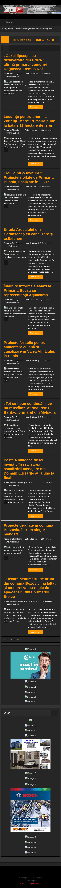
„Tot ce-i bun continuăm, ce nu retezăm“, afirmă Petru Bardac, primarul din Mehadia (30, 407)
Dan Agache (17, 74)
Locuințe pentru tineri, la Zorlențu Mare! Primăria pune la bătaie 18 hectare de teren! (29, 120)
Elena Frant (16, 130)
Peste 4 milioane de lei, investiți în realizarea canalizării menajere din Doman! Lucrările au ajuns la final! (29, 469)
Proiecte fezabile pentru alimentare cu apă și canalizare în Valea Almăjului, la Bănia (29, 349)
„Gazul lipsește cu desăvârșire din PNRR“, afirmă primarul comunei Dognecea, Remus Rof (25, 62)
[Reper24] (30, 9)
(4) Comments (46, 130)
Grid (6, 48)
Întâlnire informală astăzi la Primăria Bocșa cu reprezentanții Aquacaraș (27, 290)
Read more (35, 107)
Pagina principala (21, 39)
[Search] (54, 713)
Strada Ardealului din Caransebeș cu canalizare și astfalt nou (28, 234)
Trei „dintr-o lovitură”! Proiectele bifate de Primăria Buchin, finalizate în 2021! (29, 177)
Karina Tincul (17, 482)
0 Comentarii (46, 74)
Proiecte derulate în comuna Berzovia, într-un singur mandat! (28, 529)
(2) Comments (46, 482)
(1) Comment (46, 300)
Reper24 (34, 880)
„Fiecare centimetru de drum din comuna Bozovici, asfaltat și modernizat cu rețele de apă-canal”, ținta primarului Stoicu (30, 588)
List (11, 49)
